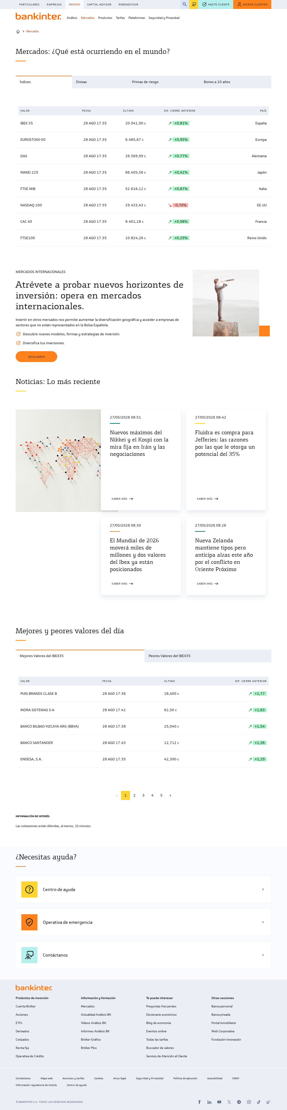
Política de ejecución (185, 1078)
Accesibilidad (214, 1078)
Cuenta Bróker (26, 1006)
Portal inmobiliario (223, 1023)
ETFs (19, 1023)
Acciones (22, 1015)
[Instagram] (249, 1101)
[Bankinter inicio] (38, 16)
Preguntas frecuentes (161, 1006)
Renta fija (22, 1048)
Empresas (54, 4)
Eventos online (156, 1031)
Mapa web (47, 1078)
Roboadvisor (128, 4)
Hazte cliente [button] (219, 4)
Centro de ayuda (77, 1085)
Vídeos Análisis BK (93, 1023)
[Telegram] (239, 1101)
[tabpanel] (143, 176)
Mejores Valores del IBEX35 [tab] (42, 656)
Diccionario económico (161, 1015)
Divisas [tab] (81, 82)
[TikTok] (258, 1101)
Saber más (124, 498)
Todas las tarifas (157, 1040)
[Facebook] (199, 1101)
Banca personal (222, 1006)
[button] (72, 18)
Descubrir (36, 356)
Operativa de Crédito (30, 1056)
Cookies (98, 1078)
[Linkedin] (209, 1101)
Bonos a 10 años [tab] (217, 82)
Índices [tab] (25, 82)
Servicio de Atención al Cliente (166, 1056)
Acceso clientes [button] (255, 4)
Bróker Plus (89, 1048)
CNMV (235, 1078)
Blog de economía (158, 1023)
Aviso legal (119, 1078)
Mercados (88, 1006)
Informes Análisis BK (95, 1031)
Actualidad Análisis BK (96, 1015)
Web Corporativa (222, 1031)
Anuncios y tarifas (73, 1078)
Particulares (29, 4)
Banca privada (220, 1015)
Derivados (22, 1031)
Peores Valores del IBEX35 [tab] (170, 656)
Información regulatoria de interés (36, 1085)
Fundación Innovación (226, 1040)
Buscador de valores (160, 1048)
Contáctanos (23, 1078)
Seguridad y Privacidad (149, 1078)
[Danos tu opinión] (193, 4)
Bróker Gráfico (91, 1040)
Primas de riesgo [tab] (145, 82)
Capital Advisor (99, 4)
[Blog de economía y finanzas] (268, 1101)
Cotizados (22, 1040)
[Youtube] (219, 1101)
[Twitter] (229, 1101)
